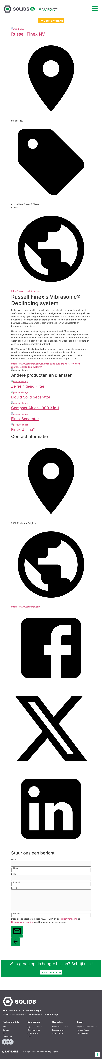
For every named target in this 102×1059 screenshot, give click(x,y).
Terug (19, 943)
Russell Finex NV (28, 34)
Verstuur (22, 935)
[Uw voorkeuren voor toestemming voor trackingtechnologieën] (97, 1054)
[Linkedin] (7, 1042)
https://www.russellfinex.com (25, 291)
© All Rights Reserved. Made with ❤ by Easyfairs (41, 1052)
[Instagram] (11, 1042)
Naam (14, 859)
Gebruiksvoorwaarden (22, 922)
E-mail (14, 874)
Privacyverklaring (68, 918)
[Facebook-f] (4, 1042)
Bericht (14, 888)
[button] (51, 20)
